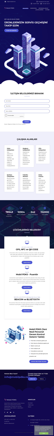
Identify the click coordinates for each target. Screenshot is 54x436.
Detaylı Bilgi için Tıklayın (38, 361)
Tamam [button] (43, 433)
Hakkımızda (33, 8)
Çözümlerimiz (39, 9)
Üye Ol (42, 379)
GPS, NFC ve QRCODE (9, 419)
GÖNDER (26, 121)
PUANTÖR (6, 421)
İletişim (47, 9)
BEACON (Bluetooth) (9, 423)
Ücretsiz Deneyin (11, 30)
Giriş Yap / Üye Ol (46, 3)
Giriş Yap (32, 379)
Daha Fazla (27, 262)
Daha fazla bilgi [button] (43, 430)
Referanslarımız (43, 8)
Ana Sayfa (25, 8)
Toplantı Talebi (36, 3)
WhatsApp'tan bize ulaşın (43, 1)
